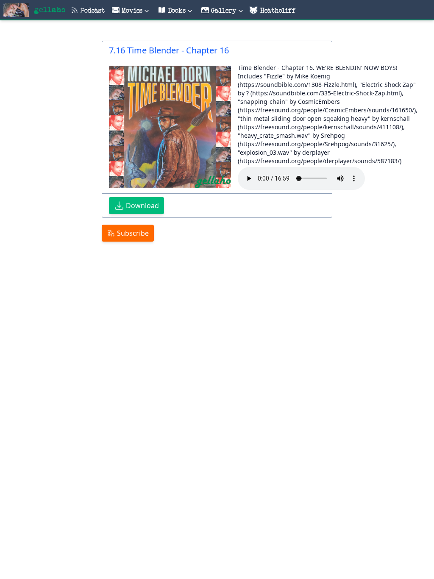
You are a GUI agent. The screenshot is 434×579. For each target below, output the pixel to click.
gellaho (49, 10)
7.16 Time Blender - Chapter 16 (169, 50)
